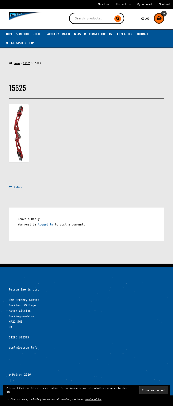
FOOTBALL (142, 34)
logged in (45, 224)
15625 (26, 63)
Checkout (164, 4)
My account (144, 4)
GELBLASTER (123, 34)
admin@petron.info (23, 347)
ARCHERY (53, 34)
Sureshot (22, 34)
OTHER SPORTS (16, 43)
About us (103, 4)
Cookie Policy (93, 399)
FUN (31, 43)
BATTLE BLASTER (74, 34)
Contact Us (123, 4)
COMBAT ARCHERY (100, 34)
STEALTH (38, 34)
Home (9, 34)
